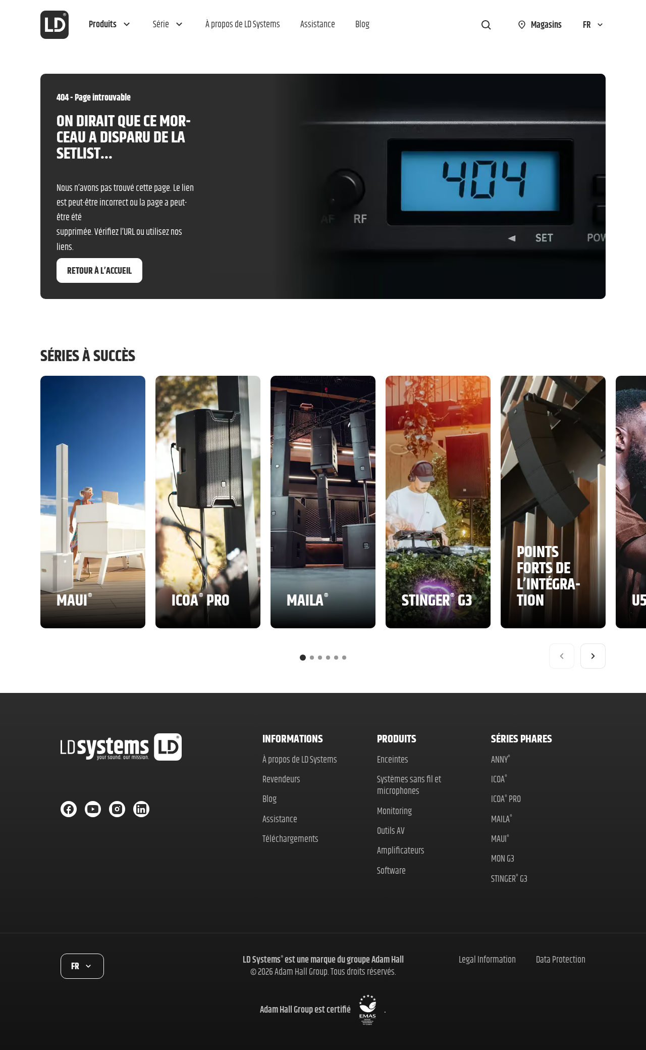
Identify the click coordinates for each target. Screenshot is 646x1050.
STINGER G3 (509, 878)
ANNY (500, 759)
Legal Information (487, 959)
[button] (111, 24)
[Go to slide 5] (336, 658)
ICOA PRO (506, 798)
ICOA (499, 779)
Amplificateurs (400, 850)
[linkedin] (141, 809)
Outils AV (391, 830)
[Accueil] (54, 24)
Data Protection (560, 959)
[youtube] (93, 809)
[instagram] (117, 809)
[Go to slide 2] (312, 658)
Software (391, 870)
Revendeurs (281, 779)
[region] (323, 522)
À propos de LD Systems (299, 759)
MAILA (501, 819)
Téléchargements (290, 838)
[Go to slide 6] (344, 658)
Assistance (279, 819)
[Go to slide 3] (320, 658)
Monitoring (394, 811)
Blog (269, 798)
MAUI (500, 838)
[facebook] (69, 809)
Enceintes (392, 759)
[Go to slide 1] (303, 658)
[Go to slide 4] (328, 658)
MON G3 (502, 858)
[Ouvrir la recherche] (486, 24)
